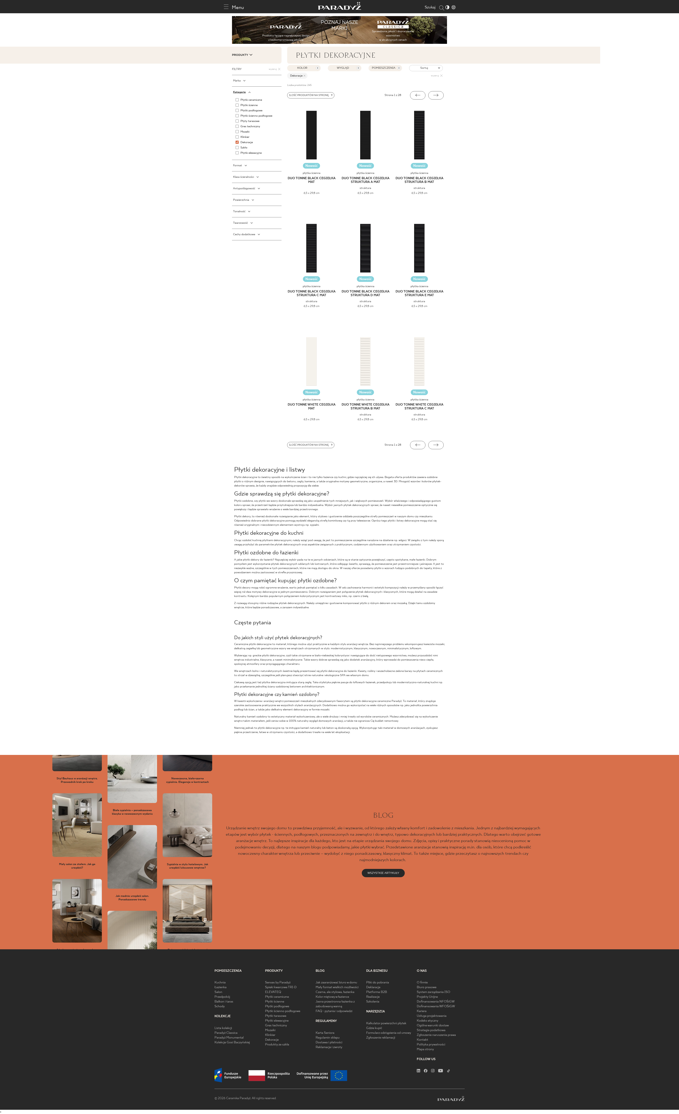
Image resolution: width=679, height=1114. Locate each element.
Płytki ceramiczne (277, 997)
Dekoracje (272, 1040)
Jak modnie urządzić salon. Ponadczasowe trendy (132, 897)
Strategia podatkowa (431, 1030)
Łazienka (220, 987)
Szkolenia (372, 1002)
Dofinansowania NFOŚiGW (436, 1002)
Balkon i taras (223, 1002)
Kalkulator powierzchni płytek (386, 1023)
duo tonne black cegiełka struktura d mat (365, 293)
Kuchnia (220, 982)
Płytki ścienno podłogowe (282, 1011)
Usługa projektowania (431, 1016)
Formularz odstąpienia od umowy (388, 1033)
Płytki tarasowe (275, 1016)
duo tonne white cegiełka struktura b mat (365, 407)
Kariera (421, 1011)
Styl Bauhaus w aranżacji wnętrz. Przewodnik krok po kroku (77, 780)
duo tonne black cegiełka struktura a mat (365, 180)
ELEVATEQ (273, 992)
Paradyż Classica (225, 1033)
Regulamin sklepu (328, 1038)
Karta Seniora (325, 1033)
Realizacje (373, 997)
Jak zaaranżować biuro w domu (336, 982)
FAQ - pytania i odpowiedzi (334, 1011)
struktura (365, 188)
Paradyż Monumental (229, 1038)
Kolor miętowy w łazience (332, 997)
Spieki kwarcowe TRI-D (281, 987)
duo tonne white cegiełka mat (311, 407)
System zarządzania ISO (433, 992)
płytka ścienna (311, 173)
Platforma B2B (376, 992)
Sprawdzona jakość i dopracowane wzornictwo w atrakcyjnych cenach (393, 36)
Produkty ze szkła (277, 1044)
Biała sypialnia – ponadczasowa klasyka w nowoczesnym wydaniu (132, 812)
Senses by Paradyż (278, 982)
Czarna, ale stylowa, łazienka (335, 992)
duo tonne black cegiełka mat (311, 180)
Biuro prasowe (426, 987)
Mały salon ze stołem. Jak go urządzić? (77, 866)
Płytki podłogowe (277, 1006)
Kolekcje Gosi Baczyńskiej (232, 1042)
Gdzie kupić (374, 1028)
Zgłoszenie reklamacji (380, 1038)
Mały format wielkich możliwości (337, 987)
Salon (218, 992)
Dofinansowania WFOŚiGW (436, 1006)
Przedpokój (222, 997)
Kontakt (422, 1040)
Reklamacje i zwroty (329, 1047)
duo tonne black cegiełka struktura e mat (419, 293)
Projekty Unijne (427, 997)
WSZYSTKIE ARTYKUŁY (383, 873)
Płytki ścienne (274, 1002)
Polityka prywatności (431, 1044)
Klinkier (270, 1035)
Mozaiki (270, 1030)
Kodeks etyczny (427, 1021)
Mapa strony (425, 1049)
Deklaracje (373, 987)
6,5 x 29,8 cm (312, 193)
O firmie (422, 982)
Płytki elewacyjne (277, 1021)
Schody (219, 1006)
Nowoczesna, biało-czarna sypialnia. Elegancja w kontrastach (187, 780)
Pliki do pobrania (377, 982)
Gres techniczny (276, 1025)
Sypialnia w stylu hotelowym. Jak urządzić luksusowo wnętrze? (187, 866)
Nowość (311, 166)
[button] (417, 95)
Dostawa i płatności (329, 1042)
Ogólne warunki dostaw (433, 1025)
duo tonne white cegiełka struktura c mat (419, 407)
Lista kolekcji (223, 1028)
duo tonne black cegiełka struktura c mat (311, 293)
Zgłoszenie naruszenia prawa (436, 1035)
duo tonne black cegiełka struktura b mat (419, 180)
